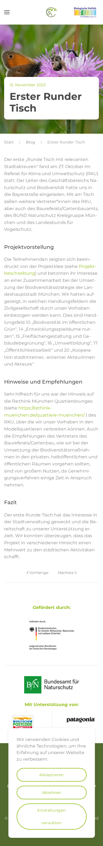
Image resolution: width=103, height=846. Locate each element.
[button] (7, 12)
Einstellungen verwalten (51, 816)
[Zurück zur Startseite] (51, 12)
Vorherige (38, 572)
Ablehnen (51, 792)
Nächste (66, 572)
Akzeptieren (51, 774)
